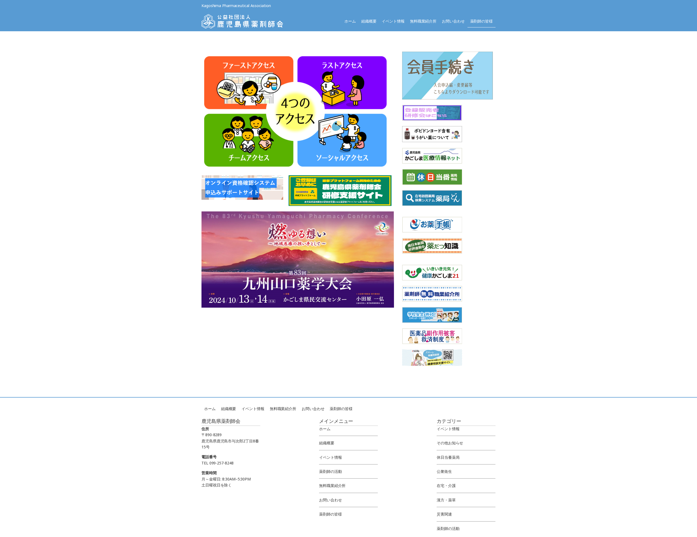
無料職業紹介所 (423, 21)
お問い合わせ (453, 21)
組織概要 (369, 21)
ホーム (350, 21)
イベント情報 (393, 21)
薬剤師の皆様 (481, 21)
